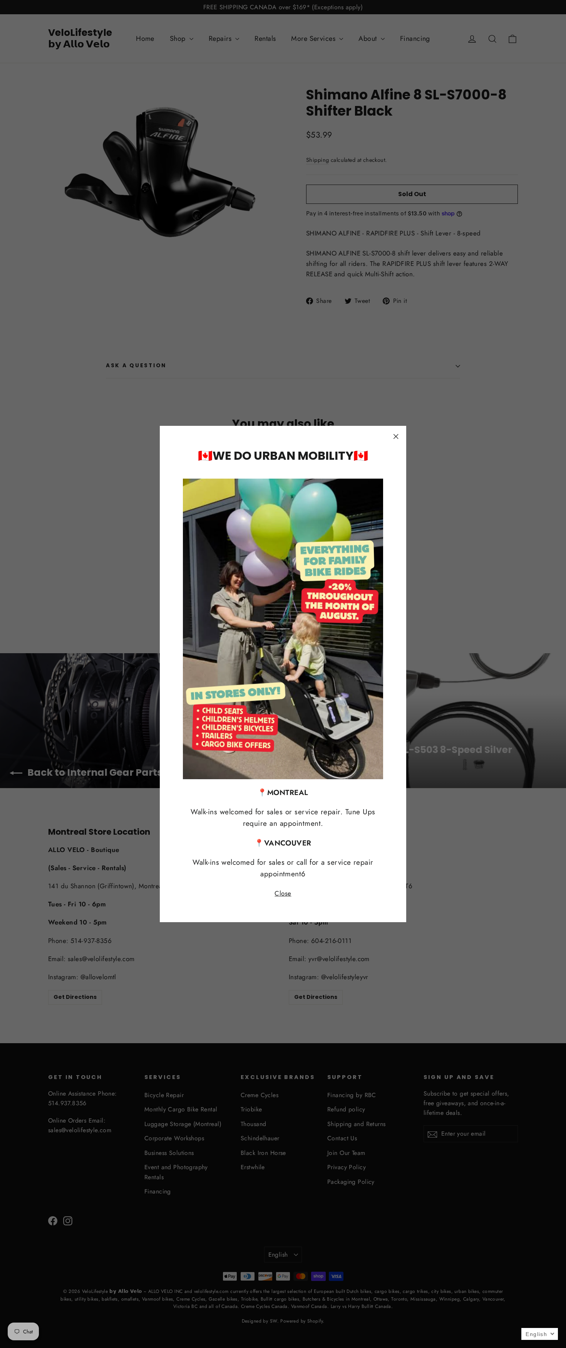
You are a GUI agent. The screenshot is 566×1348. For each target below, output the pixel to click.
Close (283, 893)
